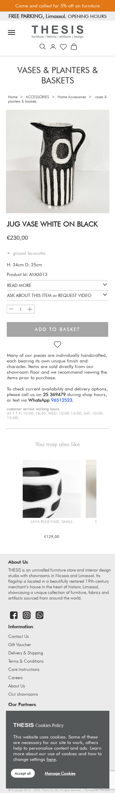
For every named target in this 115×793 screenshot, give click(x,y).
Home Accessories (72, 97)
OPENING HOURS (92, 16)
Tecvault (104, 790)
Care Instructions (24, 669)
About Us (16, 686)
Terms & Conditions (26, 661)
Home (12, 97)
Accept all (23, 773)
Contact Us (18, 636)
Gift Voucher (19, 644)
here (51, 759)
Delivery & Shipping (25, 653)
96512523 (61, 400)
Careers (15, 677)
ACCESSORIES (37, 97)
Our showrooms (23, 694)
